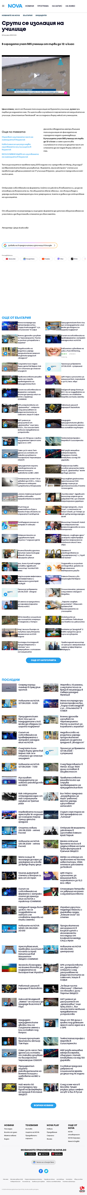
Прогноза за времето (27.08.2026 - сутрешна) (71, 365)
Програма (43, 6)
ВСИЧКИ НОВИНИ (43, 1105)
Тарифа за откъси (49, 1179)
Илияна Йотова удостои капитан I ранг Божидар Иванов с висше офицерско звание (29, 554)
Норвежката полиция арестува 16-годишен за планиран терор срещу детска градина (30, 817)
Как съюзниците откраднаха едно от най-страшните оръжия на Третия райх (30, 798)
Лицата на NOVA (32, 1132)
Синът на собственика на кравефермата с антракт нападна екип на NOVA (73, 337)
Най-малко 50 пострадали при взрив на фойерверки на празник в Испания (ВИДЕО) (30, 1089)
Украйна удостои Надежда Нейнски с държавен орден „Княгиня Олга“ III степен (71, 912)
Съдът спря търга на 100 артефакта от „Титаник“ (72, 814)
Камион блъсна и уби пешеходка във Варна (70, 577)
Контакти (69, 1179)
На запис (57, 6)
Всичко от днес (10, 1132)
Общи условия (78, 1179)
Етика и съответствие (54, 1181)
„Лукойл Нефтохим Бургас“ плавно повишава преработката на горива (30, 496)
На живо (70, 6)
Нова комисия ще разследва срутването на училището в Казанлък (16, 147)
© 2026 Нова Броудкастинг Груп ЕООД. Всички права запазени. (20, 1189)
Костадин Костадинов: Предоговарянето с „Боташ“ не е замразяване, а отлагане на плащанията (29, 647)
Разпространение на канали (33, 1179)
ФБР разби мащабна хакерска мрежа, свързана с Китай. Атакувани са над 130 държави (70, 455)
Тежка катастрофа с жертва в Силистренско (72, 439)
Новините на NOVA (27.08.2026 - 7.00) (28, 765)
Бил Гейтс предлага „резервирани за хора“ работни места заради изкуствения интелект (71, 799)
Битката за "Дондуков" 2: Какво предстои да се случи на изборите (72, 631)
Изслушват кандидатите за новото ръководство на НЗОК (30, 781)
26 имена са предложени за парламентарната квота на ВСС (29, 604)
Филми (49, 1139)
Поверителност (15, 1181)
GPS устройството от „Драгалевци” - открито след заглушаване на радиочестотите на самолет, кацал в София (28, 410)
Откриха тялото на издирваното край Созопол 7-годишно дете (29, 537)
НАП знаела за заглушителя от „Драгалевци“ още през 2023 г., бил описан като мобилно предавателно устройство (28, 426)
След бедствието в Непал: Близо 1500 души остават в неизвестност (71, 768)
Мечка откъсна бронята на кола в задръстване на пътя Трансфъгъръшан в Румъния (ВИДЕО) (72, 846)
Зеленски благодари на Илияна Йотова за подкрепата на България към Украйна (30, 969)
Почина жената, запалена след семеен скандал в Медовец (73, 591)
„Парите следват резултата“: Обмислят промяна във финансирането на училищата (71, 606)
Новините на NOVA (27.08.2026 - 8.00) (28, 701)
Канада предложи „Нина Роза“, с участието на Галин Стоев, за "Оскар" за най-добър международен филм (73, 511)
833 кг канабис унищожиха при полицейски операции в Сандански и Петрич (29, 619)
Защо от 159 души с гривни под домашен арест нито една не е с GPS (29, 440)
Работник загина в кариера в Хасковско (70, 406)
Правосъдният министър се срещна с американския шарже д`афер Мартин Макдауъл (73, 645)
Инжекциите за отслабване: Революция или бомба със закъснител (73, 619)
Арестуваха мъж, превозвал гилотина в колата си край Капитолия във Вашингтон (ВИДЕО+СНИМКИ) (30, 952)
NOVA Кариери (74, 1138)
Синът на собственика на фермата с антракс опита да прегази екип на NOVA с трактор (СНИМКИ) (29, 394)
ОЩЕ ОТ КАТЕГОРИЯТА (43, 660)
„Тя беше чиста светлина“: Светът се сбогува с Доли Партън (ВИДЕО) (71, 989)
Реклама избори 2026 (16, 1179)
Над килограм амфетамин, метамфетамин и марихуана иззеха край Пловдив (30, 580)
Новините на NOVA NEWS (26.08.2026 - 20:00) (28, 928)
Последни (8, 1129)
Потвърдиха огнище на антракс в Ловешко (28, 523)
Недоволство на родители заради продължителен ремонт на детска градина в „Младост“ (29, 353)
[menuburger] (3, 6)
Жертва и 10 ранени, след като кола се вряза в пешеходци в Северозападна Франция (71, 689)
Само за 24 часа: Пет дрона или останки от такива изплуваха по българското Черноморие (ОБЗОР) (29, 455)
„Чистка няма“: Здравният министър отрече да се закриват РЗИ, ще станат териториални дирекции (73, 497)
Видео (6, 1139)
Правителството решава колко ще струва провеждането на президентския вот (29, 380)
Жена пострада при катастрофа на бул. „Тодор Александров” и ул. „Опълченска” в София (29, 326)
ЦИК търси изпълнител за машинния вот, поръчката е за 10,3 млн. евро (73, 379)
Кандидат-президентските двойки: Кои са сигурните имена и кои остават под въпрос (72, 423)
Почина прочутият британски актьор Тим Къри (29, 1041)
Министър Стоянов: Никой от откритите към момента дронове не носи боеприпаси (73, 525)
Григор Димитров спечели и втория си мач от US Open (29, 875)
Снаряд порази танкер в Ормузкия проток (29, 687)
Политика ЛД (26, 1181)
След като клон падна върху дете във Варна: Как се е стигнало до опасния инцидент (29, 367)
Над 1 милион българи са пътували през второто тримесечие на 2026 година (29, 633)
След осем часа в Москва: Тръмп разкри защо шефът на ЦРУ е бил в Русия (71, 1088)
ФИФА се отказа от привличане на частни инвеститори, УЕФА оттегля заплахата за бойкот (72, 862)
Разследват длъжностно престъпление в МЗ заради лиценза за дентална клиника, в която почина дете (73, 483)
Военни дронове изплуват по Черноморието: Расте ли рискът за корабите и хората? (29, 339)
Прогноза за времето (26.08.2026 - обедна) (27, 590)
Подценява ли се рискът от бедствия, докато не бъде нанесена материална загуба (72, 567)
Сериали (50, 1135)
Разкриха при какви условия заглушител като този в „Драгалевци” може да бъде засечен (73, 469)
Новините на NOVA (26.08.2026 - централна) (70, 949)
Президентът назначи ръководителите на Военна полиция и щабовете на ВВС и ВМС (28, 469)
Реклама (5, 1179)
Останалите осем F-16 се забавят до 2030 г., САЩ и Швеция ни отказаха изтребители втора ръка (29, 482)
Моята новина (10, 1135)
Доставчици (60, 1179)
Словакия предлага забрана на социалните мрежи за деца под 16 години (72, 1070)
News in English (73, 1141)
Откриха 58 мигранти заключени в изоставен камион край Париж (72, 831)
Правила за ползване (38, 1181)
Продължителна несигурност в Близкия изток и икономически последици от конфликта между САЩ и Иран (70, 933)
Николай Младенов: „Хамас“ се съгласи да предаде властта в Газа (30, 1003)
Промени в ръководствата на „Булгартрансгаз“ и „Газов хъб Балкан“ (73, 554)
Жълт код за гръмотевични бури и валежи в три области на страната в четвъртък (29, 510)
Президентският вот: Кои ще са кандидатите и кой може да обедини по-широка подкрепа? (73, 326)
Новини (29, 6)
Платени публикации (69, 1181)
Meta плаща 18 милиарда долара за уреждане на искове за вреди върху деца (30, 861)
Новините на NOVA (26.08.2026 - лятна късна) (29, 843)
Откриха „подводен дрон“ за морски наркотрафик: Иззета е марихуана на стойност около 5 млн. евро (73, 540)
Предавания (52, 1132)
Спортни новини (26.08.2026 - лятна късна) (29, 830)
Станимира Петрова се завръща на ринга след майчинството (72, 891)
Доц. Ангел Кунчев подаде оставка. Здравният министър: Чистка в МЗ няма (29, 567)
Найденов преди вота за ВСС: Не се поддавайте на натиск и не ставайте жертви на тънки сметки (73, 393)
